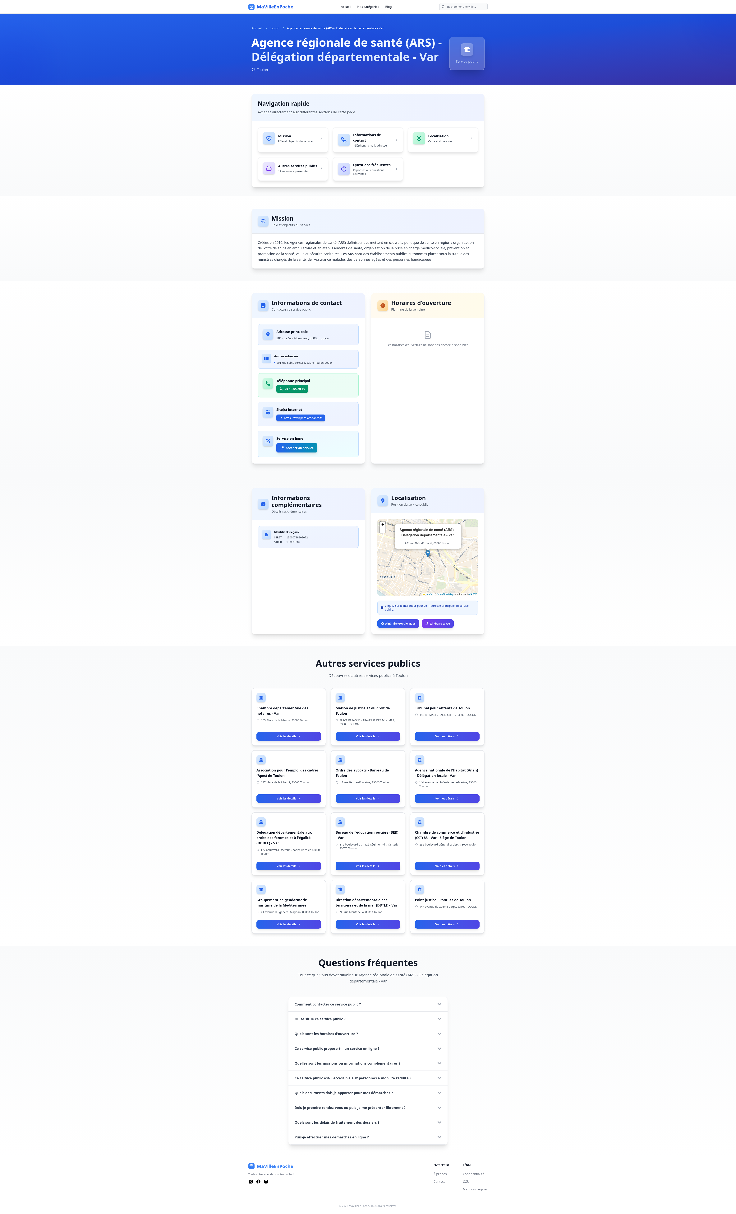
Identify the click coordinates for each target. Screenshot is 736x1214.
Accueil (346, 7)
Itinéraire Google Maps (400, 623)
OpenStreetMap (445, 594)
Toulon (274, 28)
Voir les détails (286, 736)
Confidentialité (473, 1174)
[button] (428, 554)
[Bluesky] (266, 1181)
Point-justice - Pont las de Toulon (443, 900)
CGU (466, 1181)
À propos (440, 1174)
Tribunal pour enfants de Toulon (442, 708)
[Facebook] (258, 1181)
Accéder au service (300, 448)
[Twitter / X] (250, 1181)
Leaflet (429, 594)
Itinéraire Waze (440, 623)
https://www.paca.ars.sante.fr (303, 418)
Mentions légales (475, 1189)
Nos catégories (368, 7)
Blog (388, 7)
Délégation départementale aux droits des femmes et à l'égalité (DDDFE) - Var (284, 837)
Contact (439, 1181)
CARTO (473, 594)
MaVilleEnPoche (359, 1206)
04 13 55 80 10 (295, 389)
